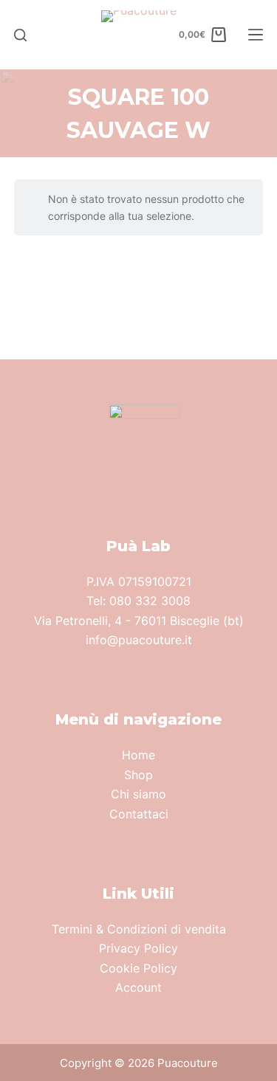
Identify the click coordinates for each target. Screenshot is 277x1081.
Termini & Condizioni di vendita (139, 929)
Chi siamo (138, 794)
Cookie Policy (138, 968)
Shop (138, 774)
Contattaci (138, 814)
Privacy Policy (138, 948)
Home (138, 754)
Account (138, 987)
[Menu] (255, 34)
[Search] (20, 35)
